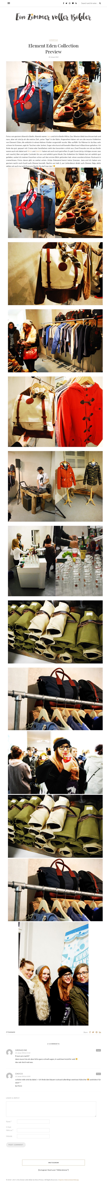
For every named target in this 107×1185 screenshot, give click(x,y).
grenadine (21, 1050)
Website (9, 1136)
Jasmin (39, 151)
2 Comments (10, 1032)
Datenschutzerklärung (71, 1180)
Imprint (61, 1180)
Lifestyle (53, 40)
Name (8, 1122)
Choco (19, 1074)
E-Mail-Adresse (9, 1128)
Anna (29, 151)
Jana (49, 136)
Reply (98, 1050)
